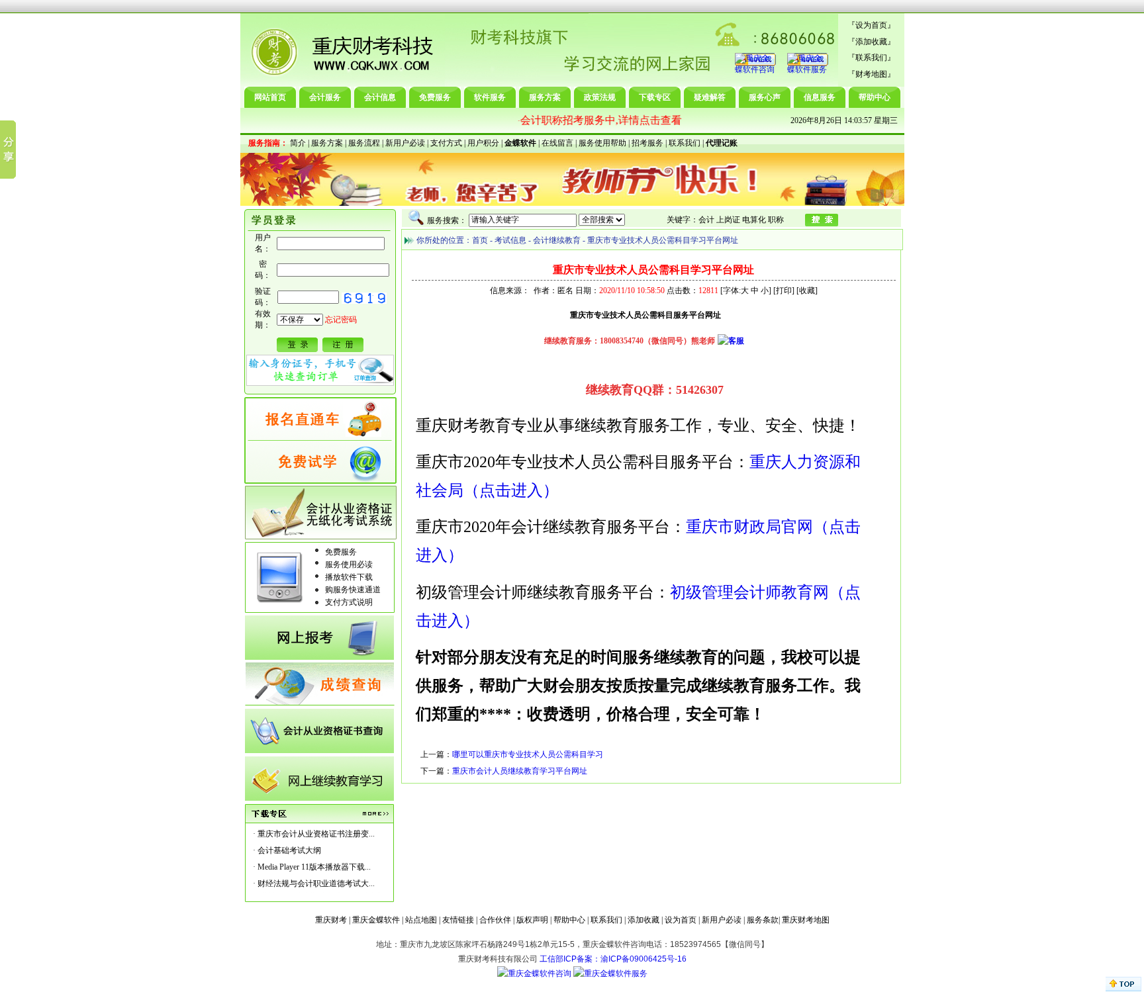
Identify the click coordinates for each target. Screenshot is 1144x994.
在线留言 (557, 143)
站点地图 (421, 920)
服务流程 (364, 143)
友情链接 (458, 920)
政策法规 (600, 97)
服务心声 (765, 97)
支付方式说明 (349, 602)
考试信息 (510, 240)
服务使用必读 (349, 564)
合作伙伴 (495, 920)
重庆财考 (331, 920)
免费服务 (435, 97)
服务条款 (763, 920)
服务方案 (545, 97)
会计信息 (380, 97)
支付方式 (446, 143)
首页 (480, 240)
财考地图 (871, 74)
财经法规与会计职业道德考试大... (316, 883)
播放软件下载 (349, 577)
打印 (784, 290)
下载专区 (655, 97)
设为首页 (871, 25)
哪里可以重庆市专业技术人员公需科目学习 (527, 754)
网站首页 (270, 97)
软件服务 (490, 97)
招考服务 (647, 143)
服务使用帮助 (602, 143)
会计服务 (325, 97)
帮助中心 (874, 97)
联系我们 (871, 57)
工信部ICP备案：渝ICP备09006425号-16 (613, 959)
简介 (298, 143)
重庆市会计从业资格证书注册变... (316, 833)
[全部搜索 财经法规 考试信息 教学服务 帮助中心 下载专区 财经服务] (547, 219)
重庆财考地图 (806, 920)
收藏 (807, 290)
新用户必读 (405, 143)
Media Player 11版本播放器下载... (314, 867)
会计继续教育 (557, 240)
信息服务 (819, 97)
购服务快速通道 (353, 589)
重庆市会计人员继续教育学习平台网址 (519, 771)
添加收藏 (871, 41)
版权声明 (532, 920)
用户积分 (483, 143)
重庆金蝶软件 (376, 920)
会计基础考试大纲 (289, 850)
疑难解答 (710, 97)
